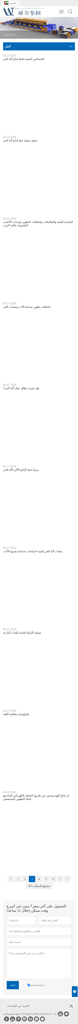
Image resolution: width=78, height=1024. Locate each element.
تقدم (12, 985)
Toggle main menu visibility (61, 11)
